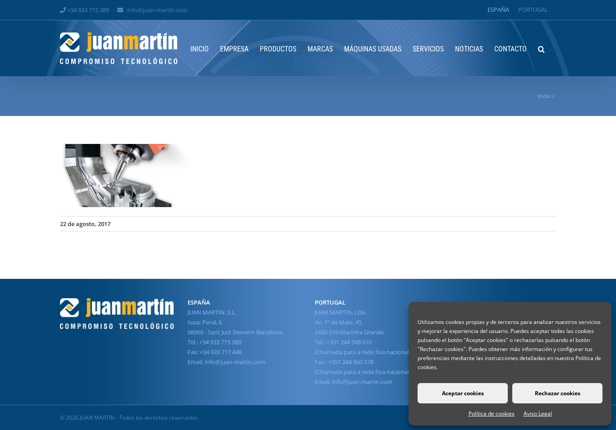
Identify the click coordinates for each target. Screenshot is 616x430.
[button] (541, 48)
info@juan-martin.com (157, 10)
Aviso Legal (538, 413)
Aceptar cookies (463, 393)
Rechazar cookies (557, 393)
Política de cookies (492, 413)
